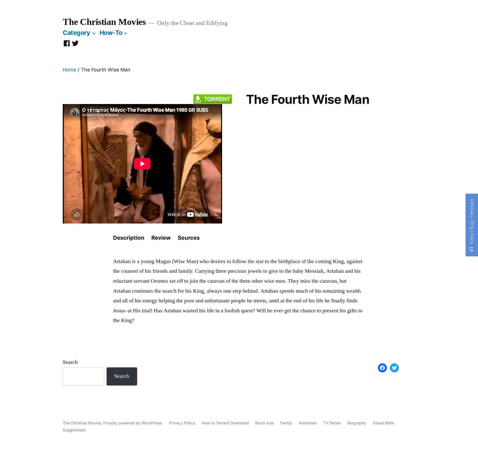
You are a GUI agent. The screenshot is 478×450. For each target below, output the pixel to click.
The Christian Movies (104, 22)
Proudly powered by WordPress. (133, 423)
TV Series (332, 423)
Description (128, 237)
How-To (111, 32)
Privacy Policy (182, 423)
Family (286, 423)
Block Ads (264, 423)
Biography (356, 423)
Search (70, 362)
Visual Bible (383, 423)
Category (76, 32)
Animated (308, 423)
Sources (189, 237)
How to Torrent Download (225, 423)
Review (161, 237)
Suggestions (74, 430)
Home (69, 70)
